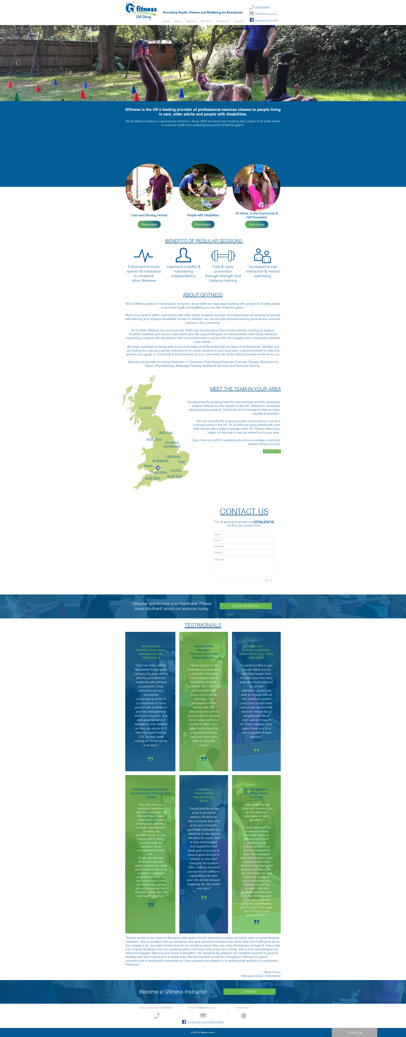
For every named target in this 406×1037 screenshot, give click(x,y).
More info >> (243, 1007)
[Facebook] (252, 20)
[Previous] (17, 63)
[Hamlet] (198, 93)
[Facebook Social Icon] (184, 1022)
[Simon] (201, 93)
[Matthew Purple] (207, 93)
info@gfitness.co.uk (206, 1007)
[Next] (388, 63)
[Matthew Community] (204, 93)
